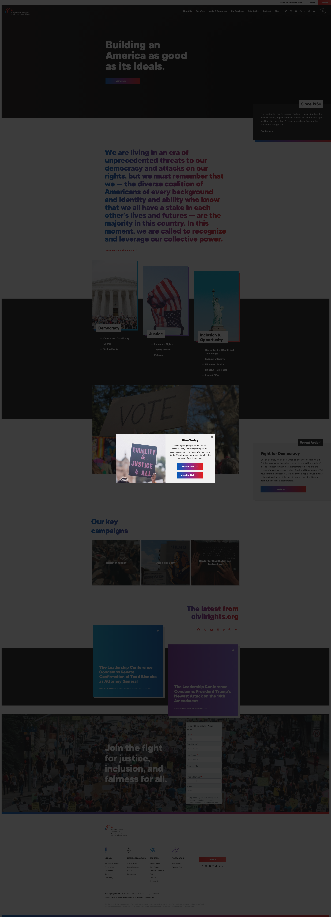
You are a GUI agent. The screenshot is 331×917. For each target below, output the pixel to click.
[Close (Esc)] (212, 437)
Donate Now (188, 466)
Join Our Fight (188, 475)
